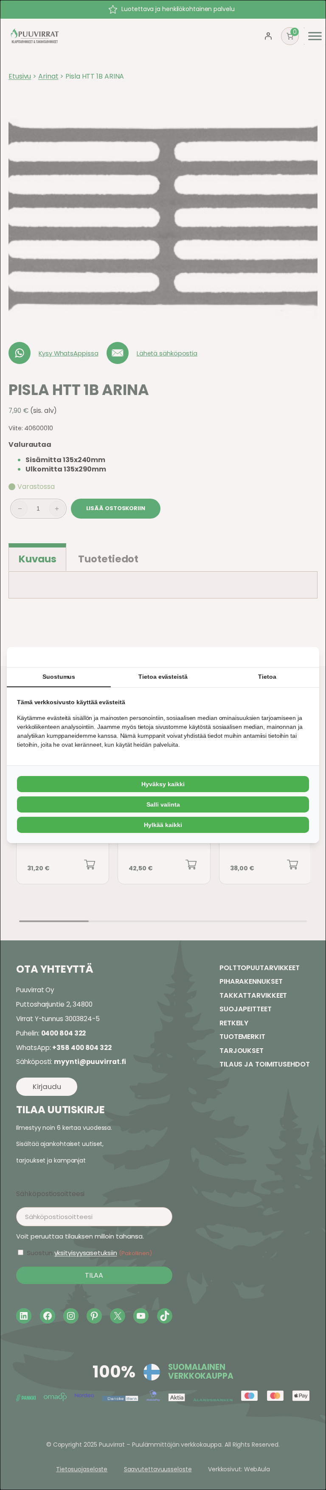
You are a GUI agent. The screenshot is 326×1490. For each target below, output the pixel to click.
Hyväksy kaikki (163, 784)
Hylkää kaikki (163, 824)
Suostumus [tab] (58, 676)
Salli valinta (163, 804)
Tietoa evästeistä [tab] (162, 676)
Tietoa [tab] (267, 676)
